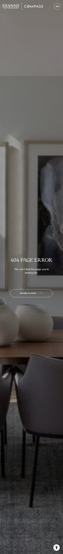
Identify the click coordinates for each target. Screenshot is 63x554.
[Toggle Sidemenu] (57, 6)
